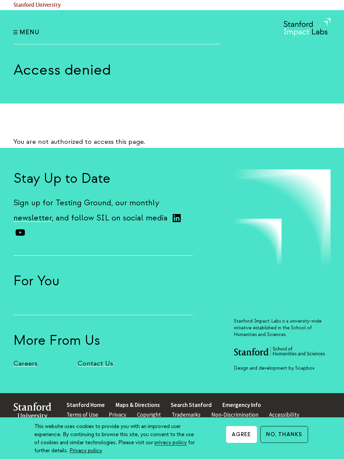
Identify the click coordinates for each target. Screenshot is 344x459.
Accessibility (284, 414)
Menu (29, 32)
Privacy (117, 414)
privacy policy (171, 442)
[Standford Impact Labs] (307, 34)
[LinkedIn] (176, 218)
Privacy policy (86, 450)
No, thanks (284, 434)
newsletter (32, 218)
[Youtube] (20, 232)
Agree (241, 434)
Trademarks (186, 414)
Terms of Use (82, 414)
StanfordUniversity (32, 412)
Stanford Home (86, 405)
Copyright (149, 414)
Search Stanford (191, 405)
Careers (25, 363)
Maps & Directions (138, 405)
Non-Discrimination (234, 414)
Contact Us (95, 363)
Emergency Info (241, 405)
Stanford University (37, 5)
